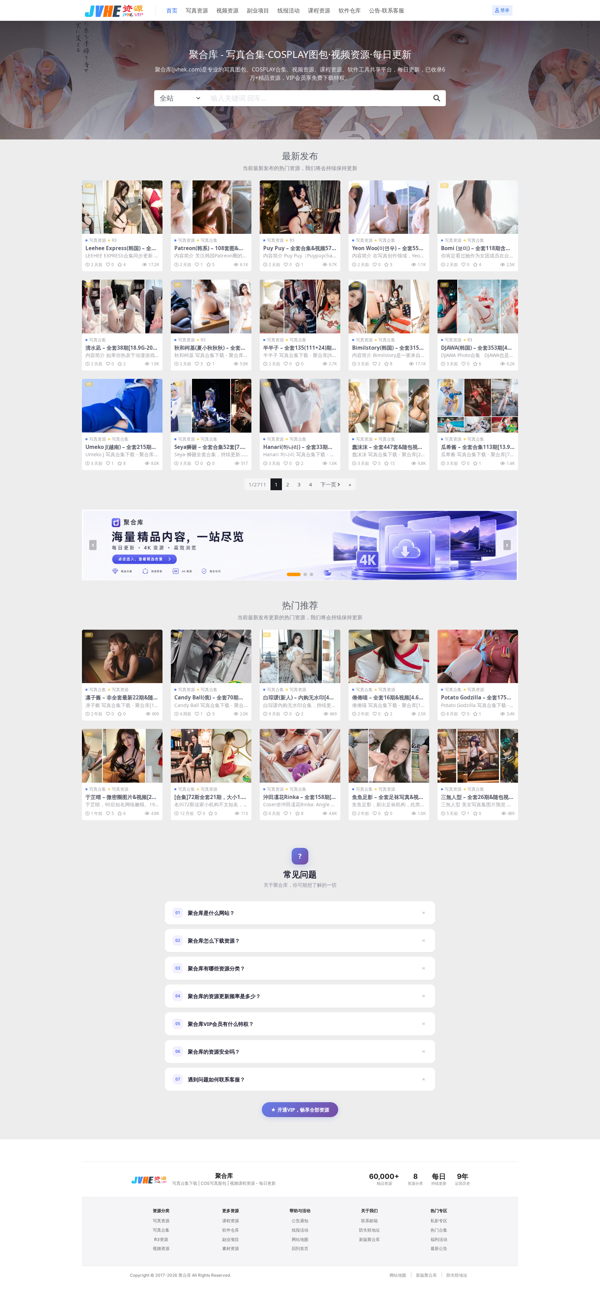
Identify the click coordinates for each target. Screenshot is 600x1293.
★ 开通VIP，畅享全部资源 (300, 1109)
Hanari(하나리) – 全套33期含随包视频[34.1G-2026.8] (298, 450)
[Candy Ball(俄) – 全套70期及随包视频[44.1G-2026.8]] (211, 656)
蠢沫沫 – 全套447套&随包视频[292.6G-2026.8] (387, 450)
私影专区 (439, 1220)
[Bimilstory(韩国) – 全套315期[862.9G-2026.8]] (389, 306)
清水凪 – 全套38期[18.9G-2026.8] (120, 350)
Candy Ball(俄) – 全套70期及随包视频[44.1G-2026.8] (209, 700)
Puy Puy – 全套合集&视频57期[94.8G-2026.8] (300, 251)
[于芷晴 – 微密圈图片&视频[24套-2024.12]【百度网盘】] (122, 756)
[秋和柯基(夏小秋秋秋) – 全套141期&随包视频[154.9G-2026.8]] (211, 306)
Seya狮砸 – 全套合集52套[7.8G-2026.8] (211, 450)
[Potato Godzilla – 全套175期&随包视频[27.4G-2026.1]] (478, 656)
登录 (504, 10)
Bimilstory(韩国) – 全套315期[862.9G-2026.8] (388, 350)
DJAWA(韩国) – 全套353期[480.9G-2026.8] (475, 350)
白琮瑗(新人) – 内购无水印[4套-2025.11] (299, 700)
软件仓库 (350, 10)
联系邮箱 (369, 1220)
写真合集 (209, 240)
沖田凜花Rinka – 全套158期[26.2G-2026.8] (298, 800)
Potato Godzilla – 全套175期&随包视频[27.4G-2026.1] (476, 700)
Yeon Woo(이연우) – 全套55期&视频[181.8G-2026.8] (388, 251)
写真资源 (197, 10)
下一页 (328, 484)
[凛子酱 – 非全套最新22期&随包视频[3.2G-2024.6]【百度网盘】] (122, 656)
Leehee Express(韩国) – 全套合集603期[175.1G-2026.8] (121, 251)
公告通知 (300, 1220)
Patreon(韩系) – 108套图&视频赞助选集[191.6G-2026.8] (209, 251)
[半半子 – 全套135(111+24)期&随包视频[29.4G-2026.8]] (300, 306)
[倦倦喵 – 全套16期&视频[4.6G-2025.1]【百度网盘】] (389, 656)
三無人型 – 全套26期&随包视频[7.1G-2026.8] (477, 800)
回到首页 (300, 1248)
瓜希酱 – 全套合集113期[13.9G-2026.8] (477, 450)
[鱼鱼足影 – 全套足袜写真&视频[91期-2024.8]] (389, 756)
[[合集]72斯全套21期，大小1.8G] (211, 756)
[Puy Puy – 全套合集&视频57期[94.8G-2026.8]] (300, 207)
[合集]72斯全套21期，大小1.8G (209, 800)
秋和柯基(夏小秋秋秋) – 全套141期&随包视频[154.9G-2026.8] (210, 350)
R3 (114, 240)
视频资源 (227, 10)
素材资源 (230, 1248)
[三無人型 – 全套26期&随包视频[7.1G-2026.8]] (478, 756)
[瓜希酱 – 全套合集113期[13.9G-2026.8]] (478, 406)
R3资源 (161, 1239)
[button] (293, 574)
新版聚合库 (369, 1239)
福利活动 (439, 1239)
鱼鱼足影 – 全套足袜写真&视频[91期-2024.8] (388, 800)
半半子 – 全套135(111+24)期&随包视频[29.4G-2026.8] (299, 350)
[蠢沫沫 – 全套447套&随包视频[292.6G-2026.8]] (389, 406)
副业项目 (258, 10)
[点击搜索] (437, 98)
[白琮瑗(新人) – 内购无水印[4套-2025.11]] (300, 656)
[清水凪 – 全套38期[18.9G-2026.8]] (122, 306)
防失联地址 (369, 1230)
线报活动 (288, 10)
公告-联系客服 (386, 10)
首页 (171, 10)
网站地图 (300, 1239)
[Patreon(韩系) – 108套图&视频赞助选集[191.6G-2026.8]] (211, 207)
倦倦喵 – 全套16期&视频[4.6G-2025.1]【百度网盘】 (388, 700)
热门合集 (439, 1230)
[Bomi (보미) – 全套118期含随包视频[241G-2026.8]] (478, 207)
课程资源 (319, 10)
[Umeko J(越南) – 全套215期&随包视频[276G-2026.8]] (122, 406)
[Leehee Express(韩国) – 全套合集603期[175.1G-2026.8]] (122, 207)
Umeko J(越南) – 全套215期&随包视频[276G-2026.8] (120, 450)
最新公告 (439, 1248)
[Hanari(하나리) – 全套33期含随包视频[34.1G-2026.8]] (300, 406)
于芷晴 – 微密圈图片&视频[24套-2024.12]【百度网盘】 (120, 800)
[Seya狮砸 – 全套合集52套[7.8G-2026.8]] (211, 406)
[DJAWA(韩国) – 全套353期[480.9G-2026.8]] (478, 306)
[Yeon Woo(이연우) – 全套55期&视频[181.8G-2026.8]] (389, 207)
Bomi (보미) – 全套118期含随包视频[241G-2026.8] (476, 251)
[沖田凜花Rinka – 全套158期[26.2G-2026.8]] (300, 756)
